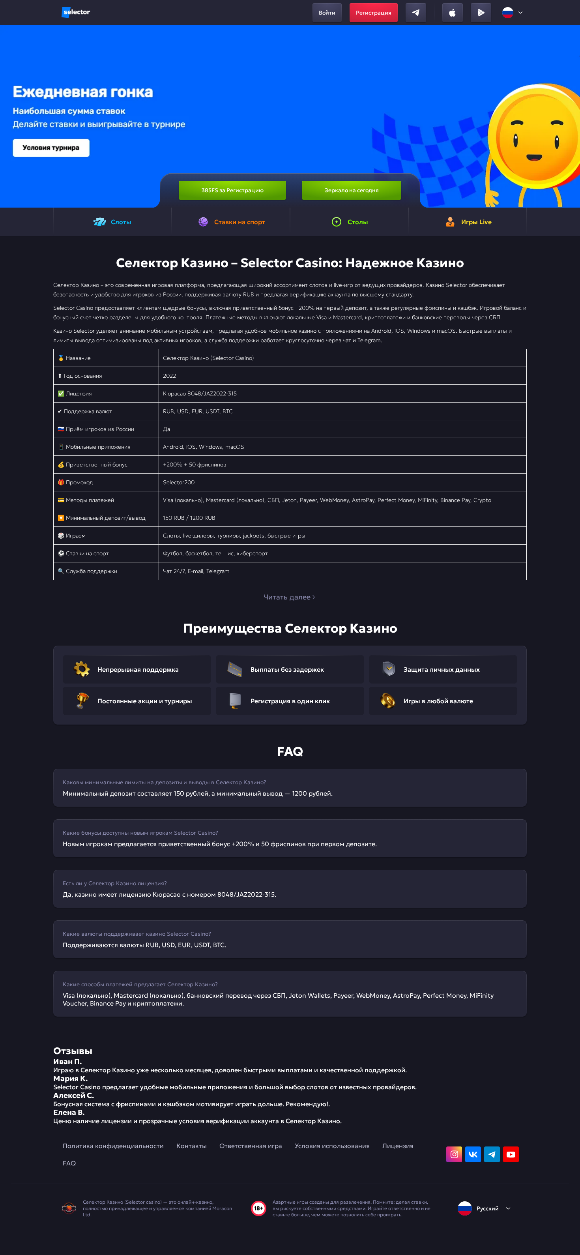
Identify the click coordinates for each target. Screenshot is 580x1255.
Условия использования (332, 1146)
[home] (75, 12)
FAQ (69, 1163)
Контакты (191, 1146)
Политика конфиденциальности (113, 1146)
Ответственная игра (250, 1146)
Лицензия (397, 1146)
